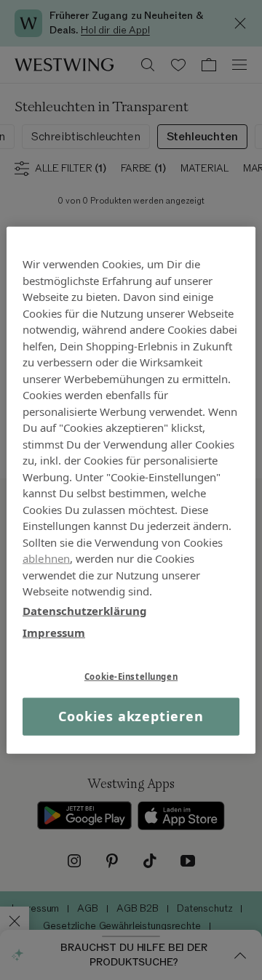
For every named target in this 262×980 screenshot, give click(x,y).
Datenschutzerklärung (85, 610)
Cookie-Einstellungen (131, 675)
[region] (131, 490)
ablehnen (46, 558)
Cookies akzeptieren (130, 716)
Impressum (54, 632)
